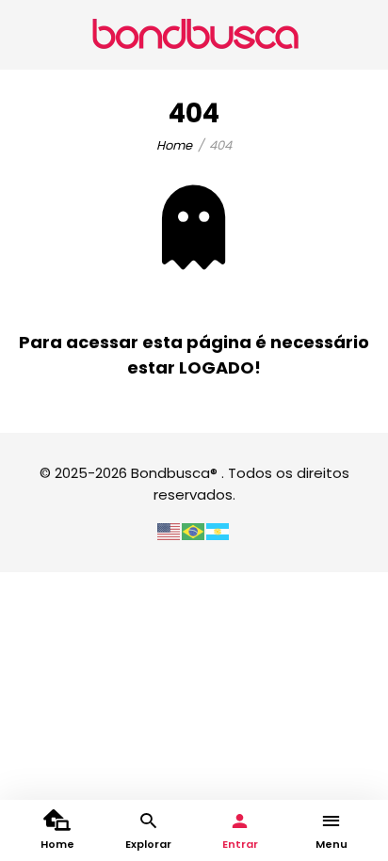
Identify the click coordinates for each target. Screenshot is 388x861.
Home (174, 145)
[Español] (218, 530)
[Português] (194, 530)
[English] (169, 530)
